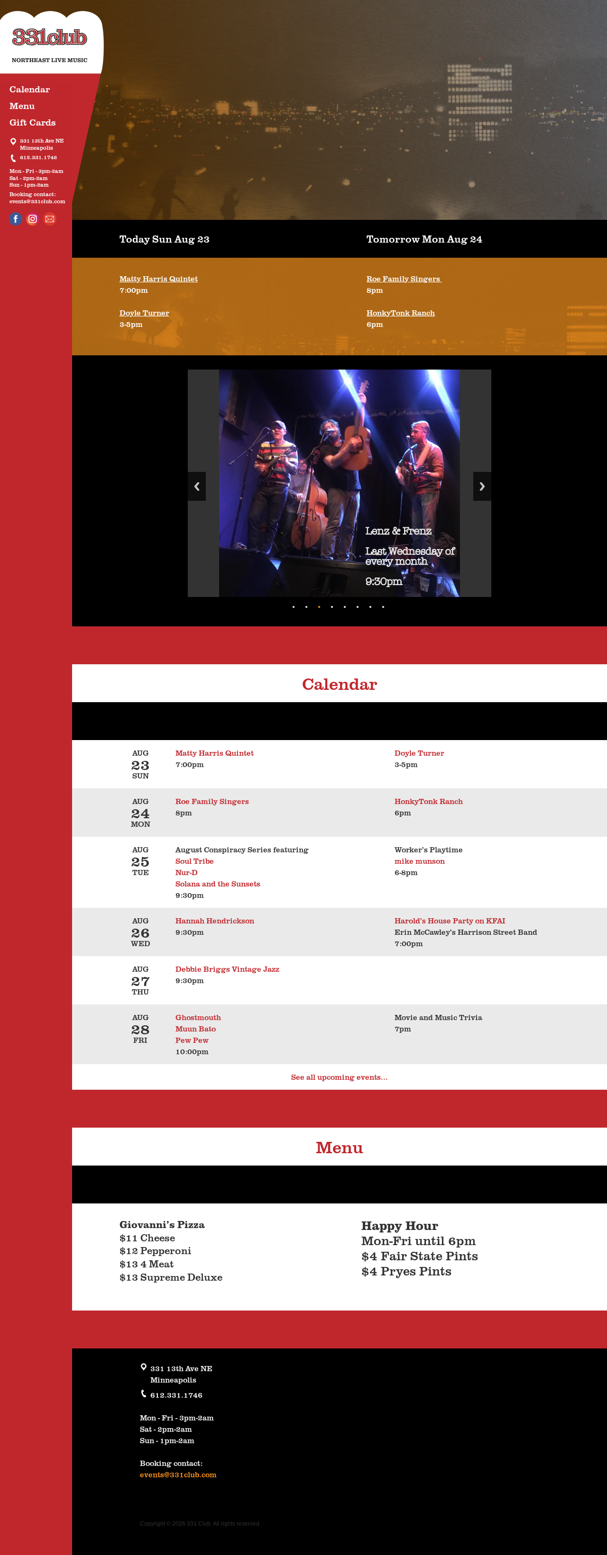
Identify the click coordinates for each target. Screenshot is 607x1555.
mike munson (420, 861)
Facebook (15, 218)
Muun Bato (195, 1028)
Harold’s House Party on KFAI (450, 920)
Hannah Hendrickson (214, 920)
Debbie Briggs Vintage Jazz (227, 969)
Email (49, 218)
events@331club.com (37, 201)
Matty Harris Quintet (159, 278)
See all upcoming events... (339, 1077)
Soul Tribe (196, 861)
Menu (22, 105)
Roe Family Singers (404, 278)
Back (197, 486)
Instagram (32, 218)
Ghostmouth (198, 1017)
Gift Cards (32, 122)
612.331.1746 (38, 157)
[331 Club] (59, 47)
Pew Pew (192, 1040)
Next (482, 486)
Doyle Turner (144, 312)
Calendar (29, 88)
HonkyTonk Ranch (401, 312)
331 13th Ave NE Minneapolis (42, 144)
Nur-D (186, 872)
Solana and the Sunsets (217, 883)
